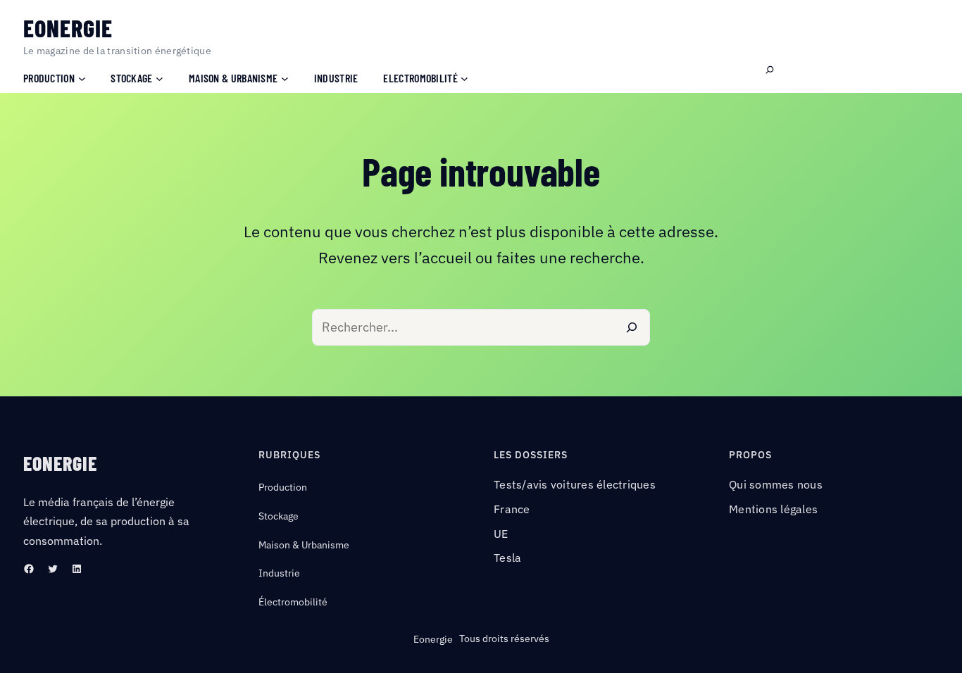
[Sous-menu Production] (82, 78)
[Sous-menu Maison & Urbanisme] (285, 78)
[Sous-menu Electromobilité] (464, 78)
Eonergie (68, 27)
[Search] (631, 327)
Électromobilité (292, 602)
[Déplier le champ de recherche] (769, 70)
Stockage (278, 516)
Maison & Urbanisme (303, 545)
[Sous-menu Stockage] (159, 78)
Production (282, 487)
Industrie (279, 573)
